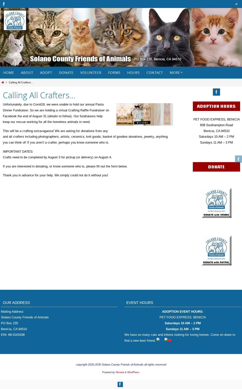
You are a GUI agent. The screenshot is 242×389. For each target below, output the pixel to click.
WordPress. (133, 372)
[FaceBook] (4, 4)
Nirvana (120, 372)
